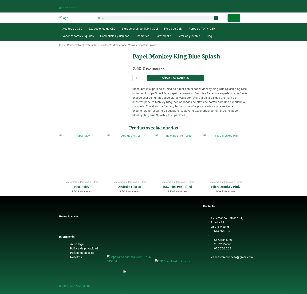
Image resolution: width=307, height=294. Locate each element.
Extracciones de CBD (102, 28)
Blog (209, 36)
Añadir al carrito (175, 77)
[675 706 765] (60, 3)
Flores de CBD (173, 28)
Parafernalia (163, 36)
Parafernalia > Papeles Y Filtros (100, 45)
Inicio (62, 45)
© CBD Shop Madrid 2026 (75, 286)
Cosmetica (142, 36)
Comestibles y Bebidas (114, 36)
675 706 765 (67, 8)
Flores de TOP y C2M (202, 28)
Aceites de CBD (72, 28)
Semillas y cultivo (188, 36)
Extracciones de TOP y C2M (140, 28)
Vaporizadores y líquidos (78, 36)
